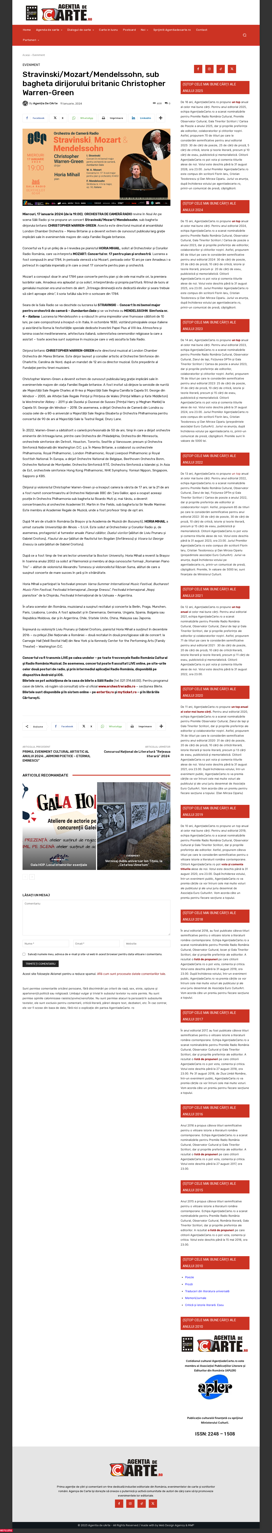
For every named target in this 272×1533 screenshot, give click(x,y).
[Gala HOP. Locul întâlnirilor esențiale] (59, 826)
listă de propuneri (205, 959)
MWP (191, 1525)
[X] (232, 69)
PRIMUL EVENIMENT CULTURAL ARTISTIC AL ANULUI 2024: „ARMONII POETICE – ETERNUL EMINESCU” (57, 756)
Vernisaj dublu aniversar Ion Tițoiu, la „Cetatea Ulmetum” (133, 863)
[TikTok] (221, 69)
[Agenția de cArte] (26, 103)
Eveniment (39, 55)
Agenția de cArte (45, 103)
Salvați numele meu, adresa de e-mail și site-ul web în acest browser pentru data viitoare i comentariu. (95, 954)
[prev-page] (25, 877)
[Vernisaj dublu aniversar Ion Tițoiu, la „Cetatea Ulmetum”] (134, 826)
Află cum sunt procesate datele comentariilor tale (131, 974)
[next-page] (32, 877)
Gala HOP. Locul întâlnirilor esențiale (59, 865)
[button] (244, 35)
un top (236, 102)
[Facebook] (198, 69)
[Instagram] (209, 69)
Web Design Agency (172, 1525)
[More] (160, 118)
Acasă (26, 55)
